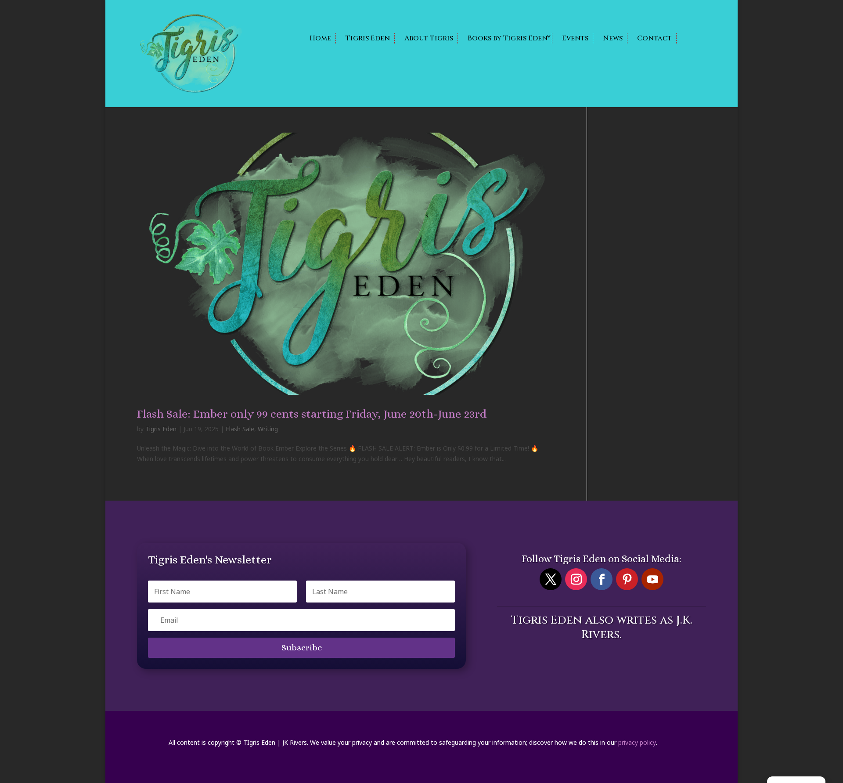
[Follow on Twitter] (551, 579)
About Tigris (428, 38)
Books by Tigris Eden (508, 38)
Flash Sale (240, 429)
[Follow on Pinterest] (627, 579)
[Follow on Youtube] (652, 579)
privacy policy (637, 742)
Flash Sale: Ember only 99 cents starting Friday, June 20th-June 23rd (311, 413)
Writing (268, 429)
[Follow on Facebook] (601, 579)
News (613, 38)
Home (320, 38)
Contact (654, 38)
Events (575, 38)
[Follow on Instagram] (576, 579)
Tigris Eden (368, 38)
